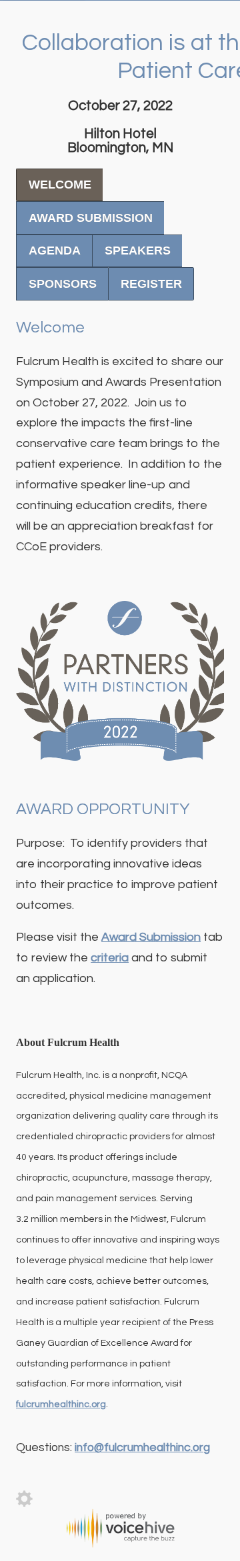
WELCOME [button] (60, 184)
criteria (110, 957)
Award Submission (151, 937)
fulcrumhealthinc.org (61, 1404)
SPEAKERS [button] (138, 250)
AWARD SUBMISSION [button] (91, 218)
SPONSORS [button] (63, 283)
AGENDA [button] (55, 250)
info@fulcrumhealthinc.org (142, 1448)
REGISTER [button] (151, 283)
